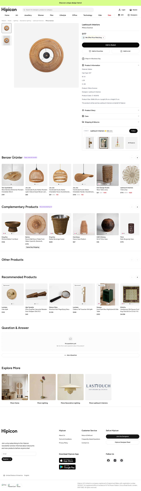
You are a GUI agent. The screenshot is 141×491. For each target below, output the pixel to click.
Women (41, 15)
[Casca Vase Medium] (84, 224)
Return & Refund (87, 435)
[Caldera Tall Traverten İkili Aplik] (84, 294)
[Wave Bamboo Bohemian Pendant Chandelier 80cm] (13, 175)
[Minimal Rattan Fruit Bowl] (13, 224)
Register (6, 459)
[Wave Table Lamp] (108, 175)
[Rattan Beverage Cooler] (60, 224)
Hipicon (4, 20)
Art (17, 15)
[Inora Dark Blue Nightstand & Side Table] (108, 294)
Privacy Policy (63, 443)
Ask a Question (72, 355)
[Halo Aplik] (13, 294)
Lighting (15, 20)
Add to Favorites (97, 51)
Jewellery (28, 15)
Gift (122, 15)
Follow (133, 131)
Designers (134, 15)
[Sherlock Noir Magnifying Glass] (60, 294)
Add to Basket (110, 45)
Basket (135, 10)
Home (7, 15)
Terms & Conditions (65, 439)
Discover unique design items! (70, 3)
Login (123, 10)
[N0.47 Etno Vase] (108, 224)
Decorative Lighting (25, 20)
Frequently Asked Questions (91, 439)
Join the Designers (122, 436)
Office (74, 15)
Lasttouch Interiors (38, 20)
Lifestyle (63, 15)
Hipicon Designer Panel (122, 442)
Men (51, 15)
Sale (109, 15)
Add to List (126, 51)
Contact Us (85, 443)
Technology (87, 15)
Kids (100, 15)
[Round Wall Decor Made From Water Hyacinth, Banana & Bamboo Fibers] (36, 224)
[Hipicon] (9, 10)
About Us (62, 435)
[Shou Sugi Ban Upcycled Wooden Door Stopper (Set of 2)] (36, 294)
